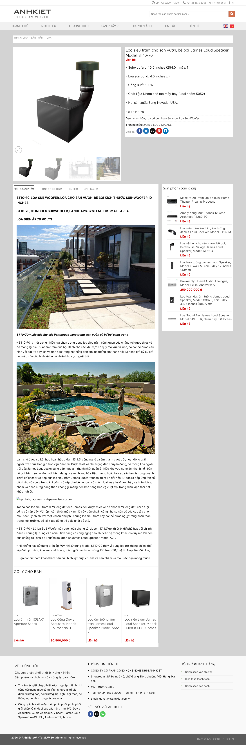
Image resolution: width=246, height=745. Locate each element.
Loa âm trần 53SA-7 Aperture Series (29, 621)
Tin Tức (170, 26)
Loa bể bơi (153, 118)
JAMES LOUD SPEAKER (158, 124)
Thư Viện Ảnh (141, 26)
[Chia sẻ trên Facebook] (139, 131)
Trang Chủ (21, 37)
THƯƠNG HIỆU (79, 26)
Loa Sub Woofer (189, 118)
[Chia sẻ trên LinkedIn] (166, 131)
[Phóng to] (18, 149)
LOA (49, 37)
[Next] (113, 100)
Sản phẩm (108, 26)
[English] (225, 25)
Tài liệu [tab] (73, 188)
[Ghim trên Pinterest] (159, 131)
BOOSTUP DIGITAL (223, 738)
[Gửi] (232, 14)
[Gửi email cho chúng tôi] (233, 2)
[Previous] (20, 100)
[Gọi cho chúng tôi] (103, 714)
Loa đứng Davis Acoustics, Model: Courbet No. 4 (63, 623)
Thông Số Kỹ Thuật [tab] (51, 188)
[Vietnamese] (232, 25)
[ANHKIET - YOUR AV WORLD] (32, 14)
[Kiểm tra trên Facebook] (229, 2)
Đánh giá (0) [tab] (90, 188)
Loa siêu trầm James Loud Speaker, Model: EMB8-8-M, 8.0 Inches (140, 623)
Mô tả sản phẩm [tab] (24, 188)
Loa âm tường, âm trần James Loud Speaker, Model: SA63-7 (104, 625)
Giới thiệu (48, 26)
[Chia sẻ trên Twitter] (146, 131)
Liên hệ (194, 26)
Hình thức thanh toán (197, 678)
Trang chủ (19, 26)
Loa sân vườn (169, 118)
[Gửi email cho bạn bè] (153, 131)
